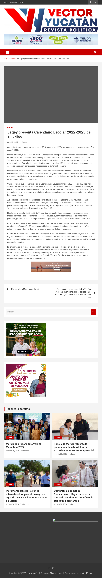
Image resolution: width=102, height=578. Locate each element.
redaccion (24, 142)
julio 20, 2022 (12, 142)
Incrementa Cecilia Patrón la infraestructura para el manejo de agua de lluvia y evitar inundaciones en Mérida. (26, 495)
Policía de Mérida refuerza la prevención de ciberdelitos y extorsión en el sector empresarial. (74, 447)
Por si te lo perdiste (18, 408)
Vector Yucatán (31, 573)
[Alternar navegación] (7, 52)
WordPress (87, 573)
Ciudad (10, 127)
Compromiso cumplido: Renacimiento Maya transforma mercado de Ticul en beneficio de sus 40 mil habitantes (73, 495)
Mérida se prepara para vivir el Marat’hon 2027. (23, 445)
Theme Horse (56, 573)
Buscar (93, 312)
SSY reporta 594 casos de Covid (25, 289)
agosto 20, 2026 (12, 451)
